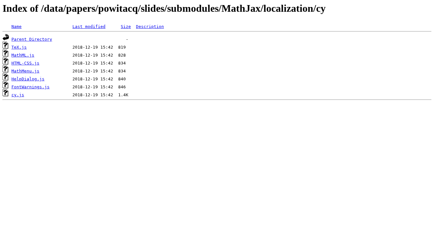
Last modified (88, 26)
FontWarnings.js (30, 87)
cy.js (17, 94)
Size (126, 26)
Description (150, 26)
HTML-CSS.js (25, 63)
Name (16, 26)
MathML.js (22, 55)
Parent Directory (31, 39)
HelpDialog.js (27, 79)
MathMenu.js (25, 71)
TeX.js (19, 47)
